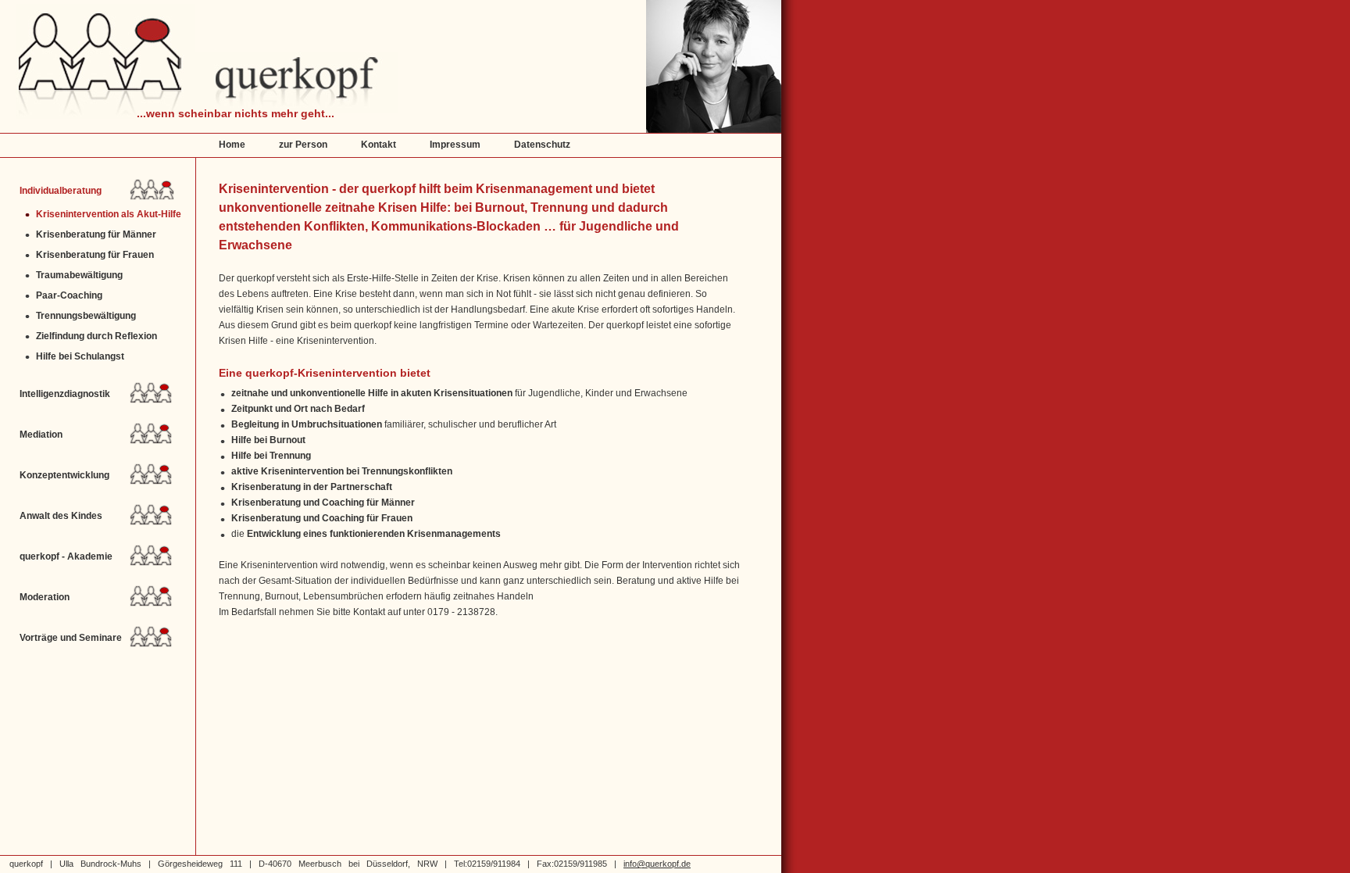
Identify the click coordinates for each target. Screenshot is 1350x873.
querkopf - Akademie (66, 556)
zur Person (303, 144)
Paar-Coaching (69, 295)
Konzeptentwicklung (64, 475)
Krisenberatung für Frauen (95, 254)
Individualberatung (61, 190)
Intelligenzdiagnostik (65, 393)
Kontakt (378, 144)
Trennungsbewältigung (86, 315)
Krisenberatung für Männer (96, 234)
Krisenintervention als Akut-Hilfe (108, 214)
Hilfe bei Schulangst (80, 356)
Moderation (45, 597)
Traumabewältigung (79, 275)
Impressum (455, 144)
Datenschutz (542, 144)
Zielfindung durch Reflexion (96, 336)
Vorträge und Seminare (71, 637)
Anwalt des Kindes (61, 515)
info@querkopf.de (657, 863)
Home (232, 144)
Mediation (41, 434)
